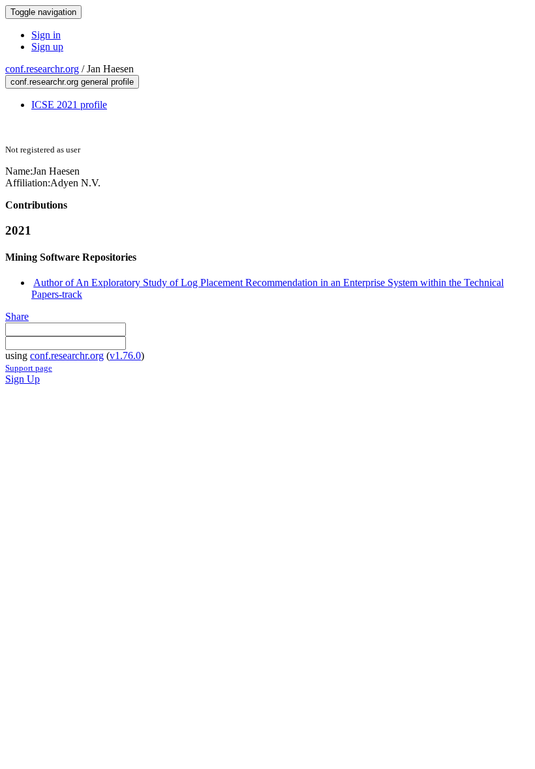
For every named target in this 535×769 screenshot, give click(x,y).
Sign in (46, 34)
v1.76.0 (125, 355)
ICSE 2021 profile (69, 104)
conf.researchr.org (42, 68)
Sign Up (22, 378)
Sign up (47, 46)
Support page (28, 368)
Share (17, 316)
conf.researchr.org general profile (72, 82)
